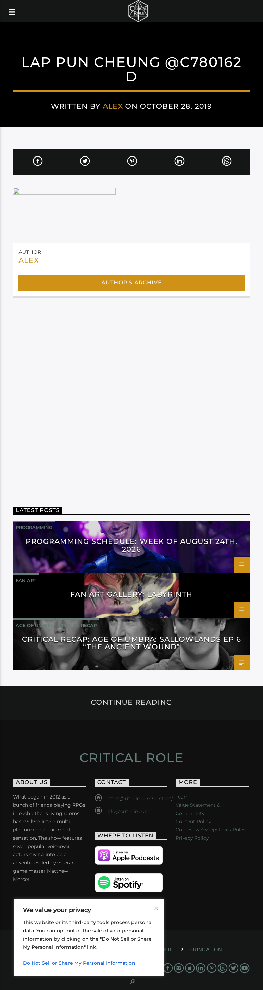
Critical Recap (78, 625)
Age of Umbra (34, 625)
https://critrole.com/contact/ (139, 798)
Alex (113, 106)
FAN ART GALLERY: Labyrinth (131, 594)
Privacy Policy (192, 838)
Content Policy (193, 821)
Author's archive (131, 282)
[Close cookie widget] (156, 908)
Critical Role (131, 758)
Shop (166, 949)
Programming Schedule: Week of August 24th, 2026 (132, 545)
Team (182, 797)
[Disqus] (131, 395)
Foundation (204, 949)
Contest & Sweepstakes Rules (211, 830)
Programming (34, 527)
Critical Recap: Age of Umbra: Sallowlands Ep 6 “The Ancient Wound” (131, 643)
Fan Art (26, 580)
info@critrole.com (128, 811)
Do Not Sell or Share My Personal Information (79, 963)
